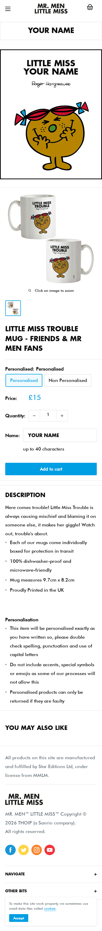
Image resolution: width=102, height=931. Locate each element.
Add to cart (51, 469)
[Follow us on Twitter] (23, 850)
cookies (50, 908)
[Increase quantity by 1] (61, 415)
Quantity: (15, 415)
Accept (18, 918)
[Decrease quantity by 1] (34, 415)
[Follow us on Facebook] (10, 850)
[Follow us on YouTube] (49, 850)
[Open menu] (7, 9)
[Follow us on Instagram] (36, 850)
